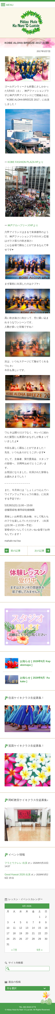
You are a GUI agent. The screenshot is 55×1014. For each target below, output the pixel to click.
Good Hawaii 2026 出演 (17, 874)
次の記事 (39, 550)
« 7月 (14, 950)
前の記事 (15, 550)
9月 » (39, 950)
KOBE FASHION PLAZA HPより (25, 162)
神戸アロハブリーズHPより (23, 225)
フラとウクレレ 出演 (16, 863)
